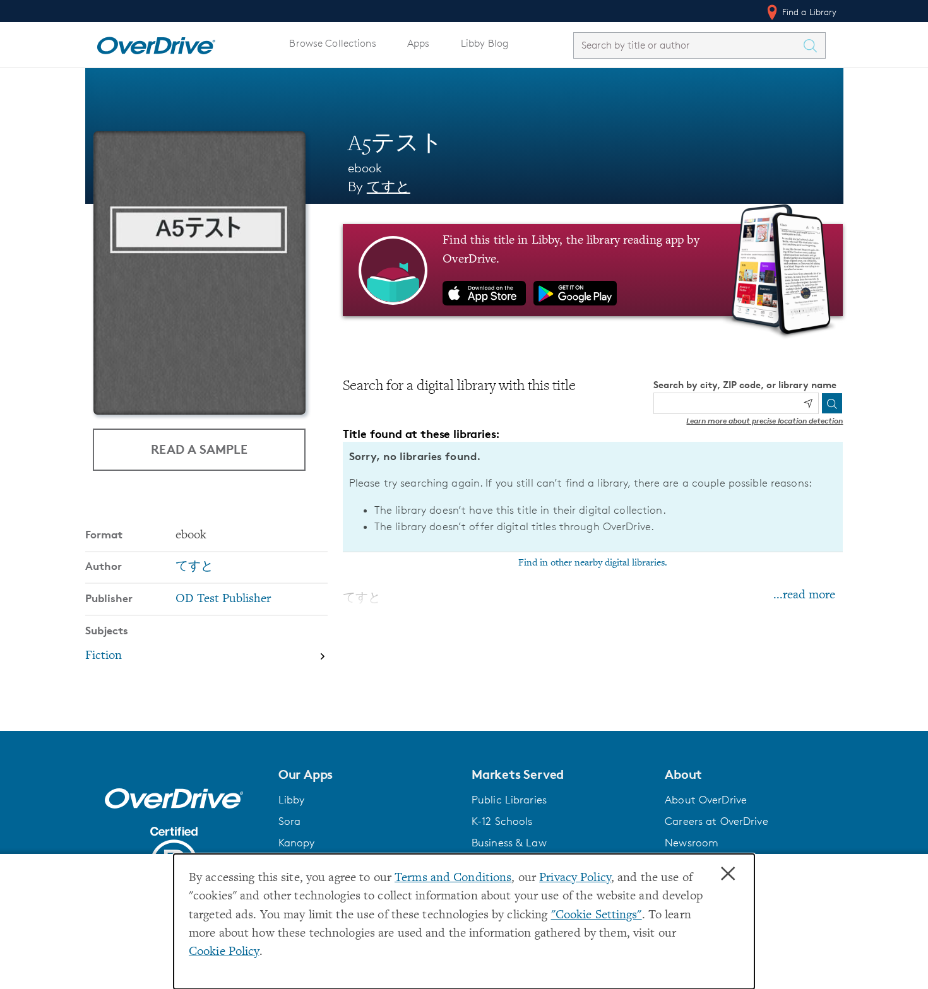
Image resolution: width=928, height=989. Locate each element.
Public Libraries (509, 799)
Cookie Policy (224, 952)
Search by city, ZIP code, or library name (744, 385)
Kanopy (296, 842)
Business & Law (509, 842)
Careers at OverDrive (716, 821)
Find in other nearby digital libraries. (592, 563)
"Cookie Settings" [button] (596, 915)
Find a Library (808, 11)
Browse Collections (332, 43)
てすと (388, 186)
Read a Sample (199, 449)
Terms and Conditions (453, 878)
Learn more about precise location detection (764, 420)
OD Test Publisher (223, 599)
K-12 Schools (502, 821)
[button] (367, 774)
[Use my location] (808, 403)
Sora (289, 821)
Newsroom (691, 842)
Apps (418, 43)
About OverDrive (706, 799)
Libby (291, 799)
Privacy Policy (575, 878)
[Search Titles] (813, 45)
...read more (804, 595)
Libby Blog (484, 43)
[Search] (832, 403)
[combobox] (688, 45)
